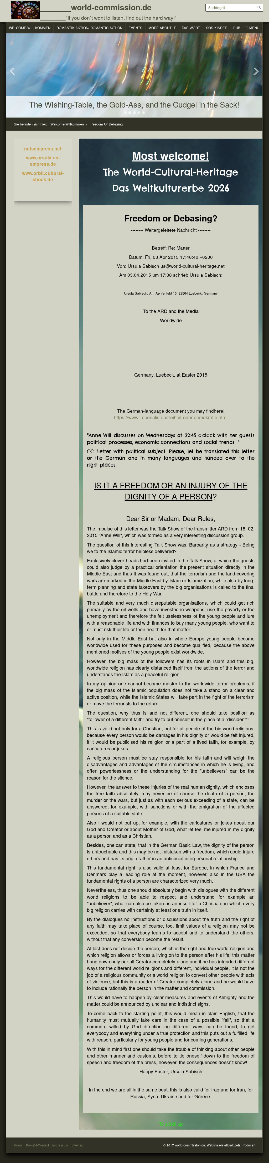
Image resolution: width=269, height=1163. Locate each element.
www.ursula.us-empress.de (43, 160)
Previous (12, 71)
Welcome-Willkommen (29, 27)
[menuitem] (30, 28)
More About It (162, 27)
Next (256, 71)
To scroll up (171, 1124)
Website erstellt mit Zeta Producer (231, 1145)
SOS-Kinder (216, 27)
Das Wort (191, 27)
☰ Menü (252, 27)
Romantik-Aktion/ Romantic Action (89, 27)
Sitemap (77, 1145)
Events (135, 27)
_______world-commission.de (96, 7)
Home (18, 1145)
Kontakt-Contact (37, 1145)
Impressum (60, 1145)
